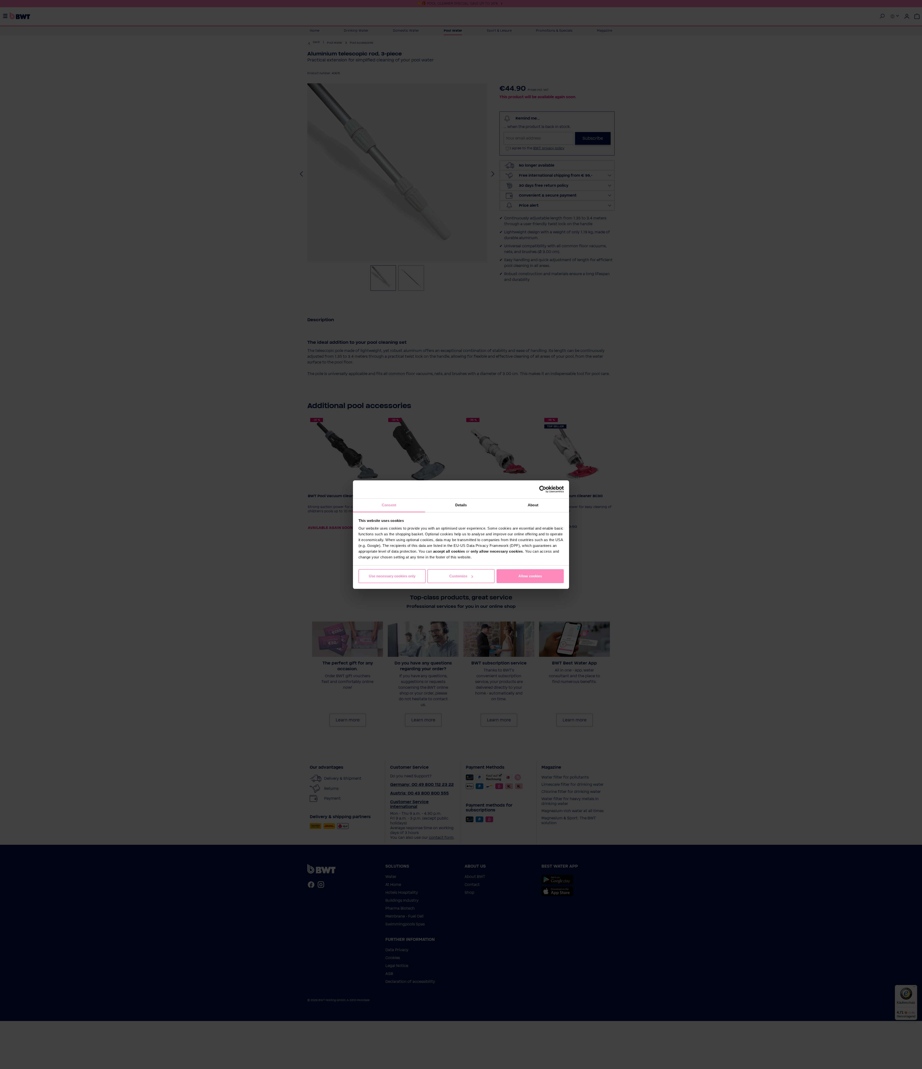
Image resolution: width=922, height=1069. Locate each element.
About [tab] (533, 505)
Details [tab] (461, 505)
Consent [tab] (389, 505)
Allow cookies (530, 576)
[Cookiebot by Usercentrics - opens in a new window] (543, 489)
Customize (458, 576)
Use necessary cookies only (392, 576)
